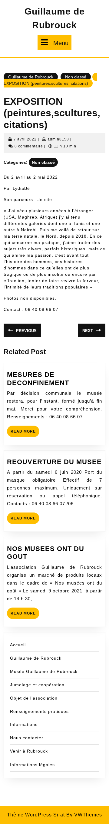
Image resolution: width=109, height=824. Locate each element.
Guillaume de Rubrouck (30, 76)
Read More (25, 433)
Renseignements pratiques (39, 711)
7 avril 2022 (25, 139)
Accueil (18, 644)
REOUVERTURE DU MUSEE (54, 462)
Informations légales (32, 764)
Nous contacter (26, 737)
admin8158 (58, 139)
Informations (24, 724)
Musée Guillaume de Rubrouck (44, 671)
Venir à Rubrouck (29, 751)
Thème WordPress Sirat (36, 814)
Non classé (75, 76)
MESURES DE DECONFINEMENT (38, 378)
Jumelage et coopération (37, 684)
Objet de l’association (34, 698)
